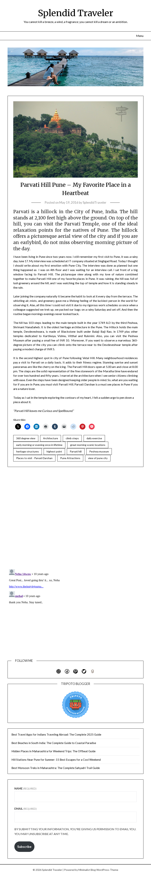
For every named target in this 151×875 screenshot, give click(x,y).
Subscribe (24, 847)
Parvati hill (76, 451)
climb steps (72, 438)
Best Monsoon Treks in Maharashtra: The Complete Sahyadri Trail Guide (55, 768)
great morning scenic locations (87, 444)
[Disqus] (75, 518)
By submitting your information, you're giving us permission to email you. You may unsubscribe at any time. (75, 831)
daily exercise (94, 438)
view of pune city (98, 458)
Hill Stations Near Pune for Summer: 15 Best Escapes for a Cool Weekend (56, 759)
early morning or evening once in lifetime (39, 444)
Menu (139, 35)
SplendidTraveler (94, 202)
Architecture (50, 438)
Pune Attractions (70, 458)
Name (25, 788)
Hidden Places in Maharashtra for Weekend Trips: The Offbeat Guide (53, 751)
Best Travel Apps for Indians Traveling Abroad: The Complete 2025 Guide (56, 734)
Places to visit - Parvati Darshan (34, 458)
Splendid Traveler (75, 13)
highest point (54, 451)
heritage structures (27, 451)
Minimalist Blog (87, 869)
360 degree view (25, 438)
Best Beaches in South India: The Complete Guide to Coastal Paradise (53, 743)
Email (25, 808)
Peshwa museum (99, 451)
